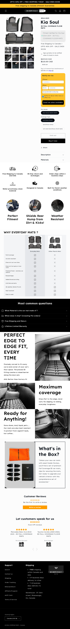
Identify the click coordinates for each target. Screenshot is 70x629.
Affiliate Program (11, 591)
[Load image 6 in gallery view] (15, 57)
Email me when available (53, 102)
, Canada (22, 625)
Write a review (35, 507)
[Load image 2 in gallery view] (15, 50)
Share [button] (45, 147)
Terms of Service (11, 599)
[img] (35, 522)
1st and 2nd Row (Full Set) (54, 129)
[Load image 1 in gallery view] (8, 50)
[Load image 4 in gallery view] (30, 50)
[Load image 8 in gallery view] (30, 57)
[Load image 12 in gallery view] (30, 65)
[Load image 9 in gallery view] (8, 65)
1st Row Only (49, 120)
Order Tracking (10, 582)
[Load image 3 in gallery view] (23, 50)
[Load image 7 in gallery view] (23, 57)
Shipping (8, 578)
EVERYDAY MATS (14, 625)
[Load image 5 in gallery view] (8, 57)
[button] (6, 11)
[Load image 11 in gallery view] (23, 65)
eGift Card (8, 595)
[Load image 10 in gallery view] (15, 65)
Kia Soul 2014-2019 (51, 113)
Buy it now (53, 141)
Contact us (9, 574)
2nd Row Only (49, 125)
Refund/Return (10, 587)
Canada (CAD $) (12, 618)
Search (7, 570)
